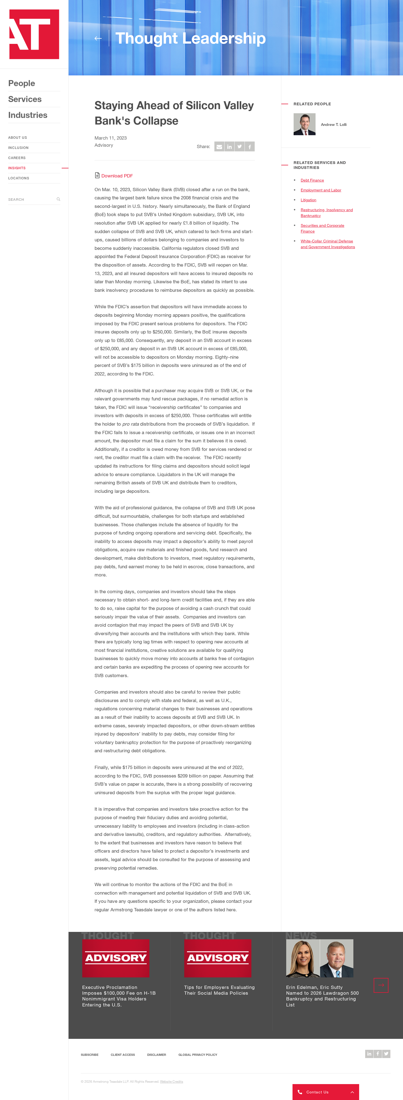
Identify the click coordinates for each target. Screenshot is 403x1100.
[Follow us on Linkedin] (369, 1054)
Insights (17, 168)
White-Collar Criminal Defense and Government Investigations (328, 244)
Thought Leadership (190, 37)
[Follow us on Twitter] (386, 1054)
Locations (18, 178)
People (21, 83)
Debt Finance (312, 180)
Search (16, 199)
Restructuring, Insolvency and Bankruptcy (327, 212)
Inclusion (18, 148)
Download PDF (117, 176)
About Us (17, 137)
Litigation (308, 199)
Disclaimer (156, 1054)
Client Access (123, 1054)
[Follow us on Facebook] (378, 1054)
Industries (27, 115)
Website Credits (171, 1081)
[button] (326, 1092)
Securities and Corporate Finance (322, 228)
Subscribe (89, 1054)
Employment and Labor (321, 190)
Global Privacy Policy (197, 1054)
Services (25, 99)
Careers (17, 158)
